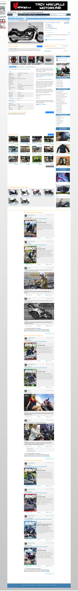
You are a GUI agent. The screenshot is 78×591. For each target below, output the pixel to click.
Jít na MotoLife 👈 (50, 333)
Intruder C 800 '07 (59, 85)
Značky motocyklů (18, 16)
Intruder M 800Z (59, 109)
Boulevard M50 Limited (60, 100)
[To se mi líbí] (50, 214)
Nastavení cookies (52, 585)
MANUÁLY (20, 14)
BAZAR (24, 14)
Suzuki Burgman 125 (13, 195)
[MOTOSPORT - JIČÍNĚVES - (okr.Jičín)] (49, 139)
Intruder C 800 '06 (59, 86)
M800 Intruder (59, 110)
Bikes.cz (9, 0)
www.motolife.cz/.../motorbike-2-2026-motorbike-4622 (37, 492)
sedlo (57, 184)
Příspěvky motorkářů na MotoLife (34, 212)
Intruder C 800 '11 (59, 82)
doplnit (49, 36)
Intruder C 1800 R (12, 162)
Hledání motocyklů (43, 16)
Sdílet (39, 238)
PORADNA (29, 14)
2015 (20, 18)
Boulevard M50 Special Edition (61, 103)
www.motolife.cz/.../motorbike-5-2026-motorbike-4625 (37, 341)
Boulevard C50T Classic (60, 97)
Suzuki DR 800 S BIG (13, 204)
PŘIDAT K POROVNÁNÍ (62, 60)
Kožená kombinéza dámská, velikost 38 (62, 155)
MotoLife (29, 267)
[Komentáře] (52, 214)
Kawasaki (59, 116)
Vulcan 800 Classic (59, 120)
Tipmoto (40, 76)
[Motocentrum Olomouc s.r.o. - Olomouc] (37, 139)
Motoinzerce (50, 75)
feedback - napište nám (42, 104)
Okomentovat (49, 238)
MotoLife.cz (30, 0)
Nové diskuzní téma (49, 112)
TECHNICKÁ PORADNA (30, 66)
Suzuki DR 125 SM (25, 195)
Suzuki (58, 79)
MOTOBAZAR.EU (63, 129)
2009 (17, 20)
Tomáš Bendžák (30, 448)
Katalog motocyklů (11, 20)
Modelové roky (11, 16)
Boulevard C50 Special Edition (61, 96)
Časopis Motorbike (31, 215)
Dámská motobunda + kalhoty (61, 143)
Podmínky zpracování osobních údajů (29, 585)
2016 (18, 18)
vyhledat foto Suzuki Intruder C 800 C (55, 39)
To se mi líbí (29, 238)
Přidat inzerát (50, 134)
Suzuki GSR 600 (25, 204)
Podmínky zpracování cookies (42, 585)
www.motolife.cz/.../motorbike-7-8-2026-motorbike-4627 (37, 218)
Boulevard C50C (59, 92)
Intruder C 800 (59, 106)
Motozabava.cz (22, 0)
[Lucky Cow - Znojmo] (13, 139)
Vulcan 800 (58, 119)
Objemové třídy (36, 16)
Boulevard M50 (59, 99)
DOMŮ (10, 14)
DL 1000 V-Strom (36, 162)
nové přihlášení (47, 330)
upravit (69, 32)
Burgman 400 (23, 162)
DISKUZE (34, 14)
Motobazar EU (44, 75)
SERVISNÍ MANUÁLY (21, 66)
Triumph (58, 123)
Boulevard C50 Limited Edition (61, 93)
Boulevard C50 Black (60, 90)
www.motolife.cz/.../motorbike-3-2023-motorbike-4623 (37, 466)
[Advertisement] (31, 125)
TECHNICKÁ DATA (12, 66)
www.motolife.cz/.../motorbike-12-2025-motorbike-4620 (38, 546)
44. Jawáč (2, 18)
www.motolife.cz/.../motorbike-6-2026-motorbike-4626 (37, 244)
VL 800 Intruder (59, 112)
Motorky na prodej (13, 134)
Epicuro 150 (47, 162)
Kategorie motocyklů (28, 16)
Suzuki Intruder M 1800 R (48, 195)
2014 (23, 18)
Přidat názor (39, 46)
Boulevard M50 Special (60, 102)
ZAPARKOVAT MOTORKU (63, 58)
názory (67, 20)
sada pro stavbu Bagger (60, 172)
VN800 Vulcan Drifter (60, 117)
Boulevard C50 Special (60, 95)
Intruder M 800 (59, 107)
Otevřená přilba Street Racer (60, 131)
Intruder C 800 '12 (59, 80)
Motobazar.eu (15, 0)
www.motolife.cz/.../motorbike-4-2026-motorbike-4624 (37, 367)
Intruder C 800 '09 (59, 83)
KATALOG (15, 14)
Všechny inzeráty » (49, 166)
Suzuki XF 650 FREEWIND (37, 195)
